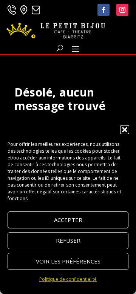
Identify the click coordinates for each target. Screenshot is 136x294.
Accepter (68, 220)
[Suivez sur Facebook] (103, 10)
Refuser (68, 240)
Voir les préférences (68, 261)
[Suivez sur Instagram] (122, 10)
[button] (124, 129)
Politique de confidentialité (68, 279)
